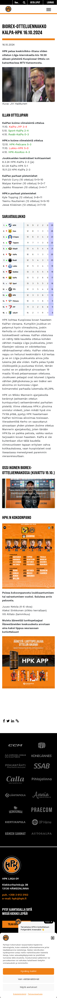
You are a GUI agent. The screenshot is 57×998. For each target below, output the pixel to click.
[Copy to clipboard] (17, 721)
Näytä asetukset (28, 987)
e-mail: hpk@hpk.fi (14, 898)
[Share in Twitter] (8, 721)
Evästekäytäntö (19, 994)
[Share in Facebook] (4, 721)
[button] (52, 937)
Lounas (50, 2)
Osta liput (35, 2)
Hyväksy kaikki (28, 971)
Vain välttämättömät (28, 979)
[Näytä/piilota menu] (48, 9)
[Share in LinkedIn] (12, 721)
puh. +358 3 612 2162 (15, 895)
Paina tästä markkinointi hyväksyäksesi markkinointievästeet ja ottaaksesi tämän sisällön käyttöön (28, 493)
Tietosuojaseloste (35, 994)
